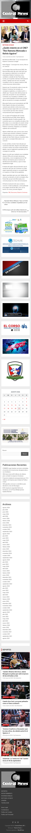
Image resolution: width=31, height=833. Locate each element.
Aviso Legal (4, 807)
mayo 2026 (6, 514)
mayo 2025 (6, 540)
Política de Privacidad (7, 814)
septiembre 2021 (7, 636)
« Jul (4, 419)
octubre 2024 (6, 555)
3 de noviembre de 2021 (9, 56)
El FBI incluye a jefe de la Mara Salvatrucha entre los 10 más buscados (15, 211)
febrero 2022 (6, 625)
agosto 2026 (6, 507)
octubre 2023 (6, 581)
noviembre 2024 (7, 553)
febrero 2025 (6, 547)
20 (15, 408)
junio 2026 (5, 512)
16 (26, 405)
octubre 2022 (6, 608)
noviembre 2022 (7, 605)
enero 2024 (6, 575)
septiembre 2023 (7, 584)
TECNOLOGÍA (5, 803)
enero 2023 (6, 601)
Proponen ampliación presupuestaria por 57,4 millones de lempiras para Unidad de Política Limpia (15, 480)
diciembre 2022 (7, 603)
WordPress (21, 830)
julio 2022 (5, 614)
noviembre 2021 (7, 632)
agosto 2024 (6, 560)
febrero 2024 (6, 573)
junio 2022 (5, 616)
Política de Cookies (6, 812)
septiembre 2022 (7, 610)
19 (11, 408)
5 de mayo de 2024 (8, 678)
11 (8, 405)
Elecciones (14, 192)
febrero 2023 (6, 599)
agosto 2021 (6, 638)
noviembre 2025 (7, 527)
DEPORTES (6, 650)
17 (4, 408)
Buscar (5, 450)
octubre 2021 (6, 634)
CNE (9, 192)
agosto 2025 (6, 534)
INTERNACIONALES (6, 796)
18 (8, 408)
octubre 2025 (6, 529)
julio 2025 (5, 536)
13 (15, 405)
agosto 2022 (6, 612)
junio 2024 (5, 564)
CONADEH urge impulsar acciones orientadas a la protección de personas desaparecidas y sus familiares (15, 470)
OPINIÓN (12, 697)
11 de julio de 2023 (8, 763)
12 (11, 405)
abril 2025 (5, 542)
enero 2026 (6, 523)
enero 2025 (6, 549)
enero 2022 (6, 627)
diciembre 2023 (7, 577)
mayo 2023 (6, 592)
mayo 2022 (6, 619)
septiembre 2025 (7, 531)
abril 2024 (5, 568)
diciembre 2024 (7, 551)
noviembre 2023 (7, 579)
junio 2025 (5, 538)
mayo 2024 (6, 566)
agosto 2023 (6, 586)
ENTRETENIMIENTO (6, 793)
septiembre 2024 (7, 558)
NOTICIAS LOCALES (8, 45)
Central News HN (19, 825)
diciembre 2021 (7, 629)
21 (19, 408)
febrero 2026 (6, 520)
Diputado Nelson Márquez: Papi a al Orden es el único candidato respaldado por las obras (16, 202)
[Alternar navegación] (3, 21)
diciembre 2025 (7, 525)
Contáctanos (5, 810)
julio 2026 (5, 510)
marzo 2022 (6, 623)
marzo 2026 (6, 518)
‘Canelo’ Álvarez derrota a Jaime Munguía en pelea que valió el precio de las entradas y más (15, 674)
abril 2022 (5, 621)
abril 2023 (5, 595)
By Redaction (20, 56)
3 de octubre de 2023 (8, 705)
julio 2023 (5, 588)
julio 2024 (5, 562)
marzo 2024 (6, 571)
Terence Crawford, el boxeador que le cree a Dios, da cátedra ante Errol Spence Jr (15, 731)
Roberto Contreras (22, 192)
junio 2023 (5, 590)
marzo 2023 (6, 597)
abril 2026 (5, 516)
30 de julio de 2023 (8, 735)
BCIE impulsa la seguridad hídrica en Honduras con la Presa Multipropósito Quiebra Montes (13, 489)
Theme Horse (18, 828)
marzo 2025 (6, 544)
